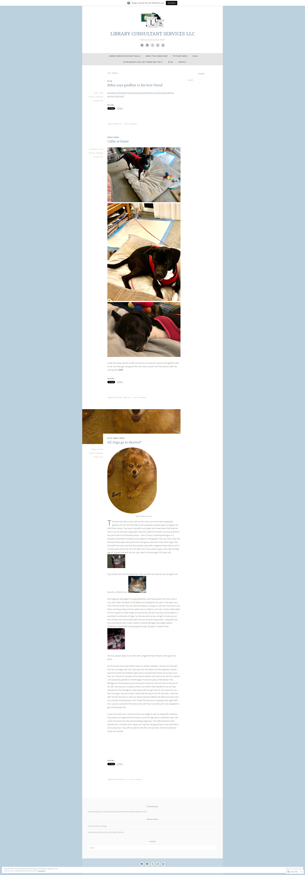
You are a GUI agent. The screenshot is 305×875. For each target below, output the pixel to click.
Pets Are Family (180, 56)
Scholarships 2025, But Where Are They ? (143, 62)
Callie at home (118, 142)
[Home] (163, 45)
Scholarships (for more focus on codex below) (105, 832)
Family (115, 124)
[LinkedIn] (147, 45)
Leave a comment (130, 124)
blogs (119, 397)
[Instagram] (158, 45)
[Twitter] (152, 45)
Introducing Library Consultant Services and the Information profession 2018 (117, 811)
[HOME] (163, 864)
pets (120, 124)
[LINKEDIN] (147, 864)
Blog (195, 56)
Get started (171, 3)
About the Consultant (157, 56)
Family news (113, 137)
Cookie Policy (42, 871)
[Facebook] (142, 45)
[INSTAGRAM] (158, 864)
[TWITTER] (152, 864)
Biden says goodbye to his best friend (135, 85)
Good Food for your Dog (97, 826)
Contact (182, 62)
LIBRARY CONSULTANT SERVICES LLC (152, 34)
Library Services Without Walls (124, 56)
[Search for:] (201, 80)
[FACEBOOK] (142, 864)
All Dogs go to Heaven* (124, 442)
